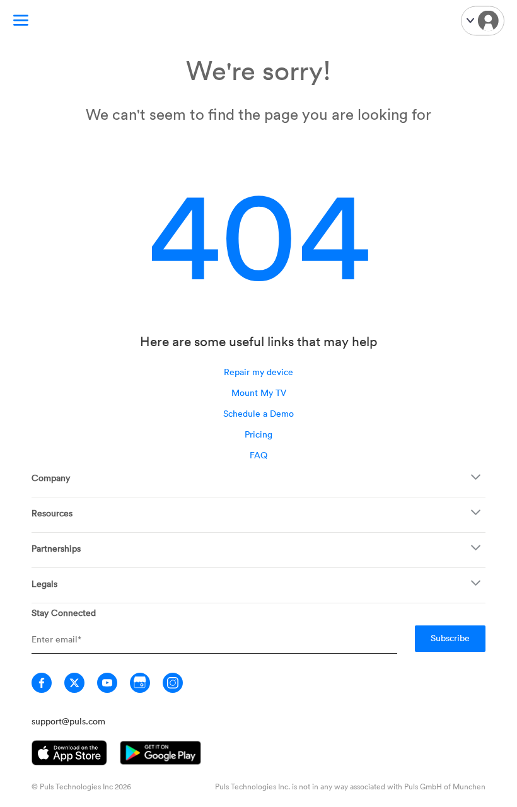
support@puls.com (68, 721)
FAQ (258, 455)
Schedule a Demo (258, 413)
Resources (52, 513)
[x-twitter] (74, 683)
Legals (44, 583)
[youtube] (107, 683)
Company (51, 478)
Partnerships (56, 548)
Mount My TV (258, 392)
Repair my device (258, 372)
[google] (140, 683)
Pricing (258, 434)
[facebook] (42, 683)
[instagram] (173, 683)
